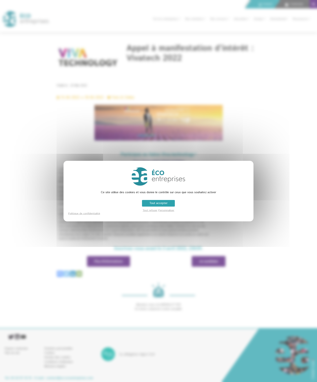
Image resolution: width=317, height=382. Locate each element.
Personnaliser (166, 210)
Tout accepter (158, 203)
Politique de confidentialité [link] (84, 213)
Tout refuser (150, 210)
